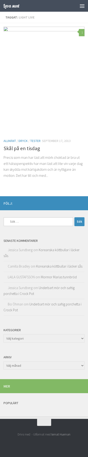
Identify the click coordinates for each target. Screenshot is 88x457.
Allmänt (10, 141)
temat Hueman (60, 434)
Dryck (23, 141)
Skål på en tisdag (22, 148)
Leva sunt (11, 6)
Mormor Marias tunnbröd (59, 277)
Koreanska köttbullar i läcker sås (59, 266)
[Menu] (82, 6)
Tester (35, 141)
